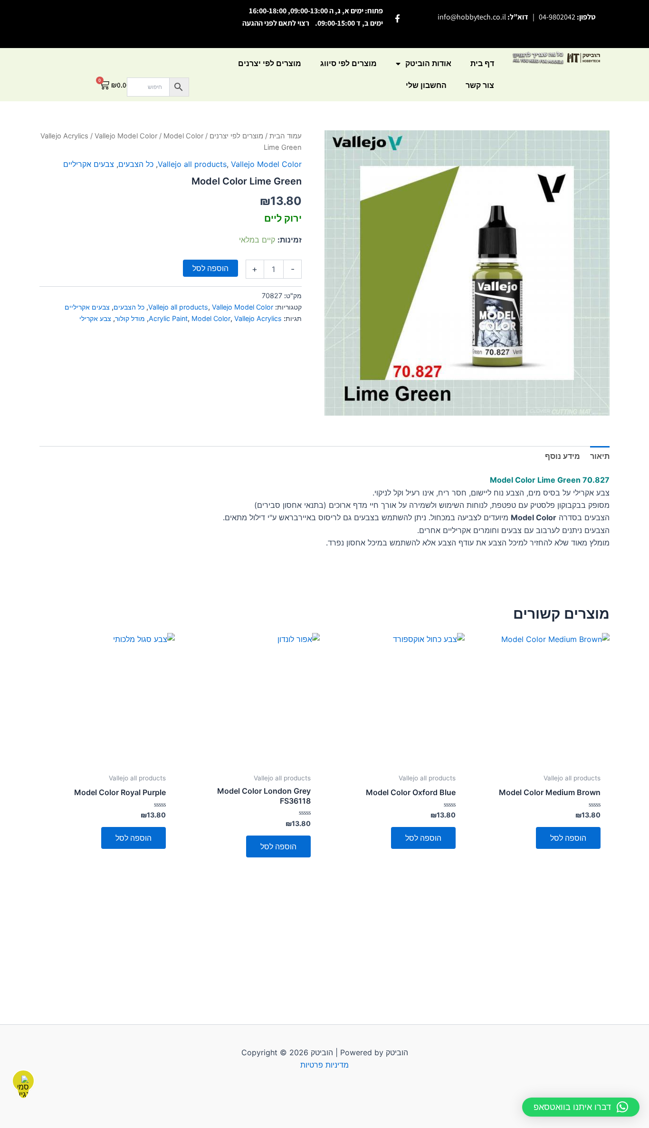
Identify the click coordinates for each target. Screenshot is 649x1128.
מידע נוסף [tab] (562, 456)
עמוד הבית (285, 136)
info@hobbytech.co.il (472, 17)
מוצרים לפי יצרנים (269, 63)
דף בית (482, 63)
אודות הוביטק (428, 63)
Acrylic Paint (168, 318)
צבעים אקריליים (88, 164)
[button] (580, 1107)
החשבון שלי (426, 85)
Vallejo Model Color (126, 136)
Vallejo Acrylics (64, 136)
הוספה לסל (210, 268)
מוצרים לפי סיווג (348, 63)
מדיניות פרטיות (324, 1065)
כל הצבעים (135, 164)
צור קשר (480, 85)
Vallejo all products (192, 164)
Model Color (210, 318)
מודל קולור (130, 318)
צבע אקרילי (95, 318)
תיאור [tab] (600, 456)
